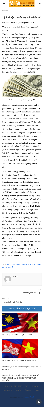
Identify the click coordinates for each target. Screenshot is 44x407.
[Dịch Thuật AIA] (21, 3)
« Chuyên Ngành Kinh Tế (12, 302)
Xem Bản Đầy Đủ (29, 397)
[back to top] (39, 402)
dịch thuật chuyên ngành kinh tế (19, 264)
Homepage (6, 10)
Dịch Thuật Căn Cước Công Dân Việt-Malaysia (19, 335)
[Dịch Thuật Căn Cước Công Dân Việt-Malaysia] (20, 322)
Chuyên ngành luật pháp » (32, 292)
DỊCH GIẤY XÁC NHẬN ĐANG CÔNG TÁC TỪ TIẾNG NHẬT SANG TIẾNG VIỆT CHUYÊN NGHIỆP (20, 378)
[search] (40, 3)
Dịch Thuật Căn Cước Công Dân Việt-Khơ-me (19, 360)
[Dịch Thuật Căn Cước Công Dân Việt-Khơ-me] (20, 348)
